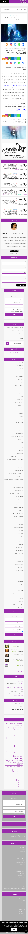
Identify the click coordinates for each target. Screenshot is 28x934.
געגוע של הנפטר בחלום (12, 119)
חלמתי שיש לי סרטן (19, 703)
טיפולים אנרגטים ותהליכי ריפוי (7, 210)
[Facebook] (24, 44)
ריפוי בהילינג (22, 864)
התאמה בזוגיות (15, 173)
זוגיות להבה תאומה (18, 725)
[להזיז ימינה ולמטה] (1, 1)
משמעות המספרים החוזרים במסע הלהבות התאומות (18, 170)
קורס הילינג (19, 764)
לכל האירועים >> (14, 352)
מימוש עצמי (14, 748)
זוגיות (6, 173)
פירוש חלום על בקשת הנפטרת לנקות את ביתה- (14, 85)
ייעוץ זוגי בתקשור (21, 869)
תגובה (25, 261)
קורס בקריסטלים (12, 762)
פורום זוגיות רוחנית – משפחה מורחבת (16, 330)
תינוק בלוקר (20, 712)
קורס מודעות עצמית (21, 877)
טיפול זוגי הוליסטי (21, 879)
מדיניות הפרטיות (9, 926)
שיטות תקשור (19, 194)
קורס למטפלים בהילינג (17, 775)
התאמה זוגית (10, 173)
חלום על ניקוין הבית (12, 121)
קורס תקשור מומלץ (7, 193)
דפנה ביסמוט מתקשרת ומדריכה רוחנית (10, 22)
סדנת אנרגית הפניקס (18, 752)
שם (25, 267)
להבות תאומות (12, 735)
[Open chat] (26, 931)
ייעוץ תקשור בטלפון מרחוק (20, 871)
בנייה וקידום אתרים (9, 932)
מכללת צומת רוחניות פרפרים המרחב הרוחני (10, 184)
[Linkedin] (12, 58)
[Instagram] (12, 44)
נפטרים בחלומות (4, 191)
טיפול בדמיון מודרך (18, 727)
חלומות (17, 15)
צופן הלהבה (21, 169)
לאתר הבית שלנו (21, 898)
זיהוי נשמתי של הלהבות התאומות (21, 181)
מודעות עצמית (15, 175)
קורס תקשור (12, 193)
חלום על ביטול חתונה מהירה (17, 709)
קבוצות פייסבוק (22, 911)
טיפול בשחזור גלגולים (18, 729)
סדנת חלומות (12, 15)
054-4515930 (13, 836)
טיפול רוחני (9, 729)
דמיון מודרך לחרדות (21, 858)
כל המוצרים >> (20, 671)
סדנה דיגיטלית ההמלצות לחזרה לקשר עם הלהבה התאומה (15, 168)
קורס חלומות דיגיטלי (15, 179)
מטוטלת (20, 748)
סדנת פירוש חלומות (18, 758)
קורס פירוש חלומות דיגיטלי (13, 185)
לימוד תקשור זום (18, 744)
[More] (7, 44)
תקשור (21, 683)
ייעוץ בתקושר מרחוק (18, 731)
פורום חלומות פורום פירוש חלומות (16, 333)
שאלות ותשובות (22, 909)
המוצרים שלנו (22, 907)
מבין (14, 929)
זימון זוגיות (6, 199)
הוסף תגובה (22, 22)
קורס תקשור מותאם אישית (16, 784)
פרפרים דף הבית (17, 9)
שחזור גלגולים (22, 886)
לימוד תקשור (19, 740)
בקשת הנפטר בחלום (20, 96)
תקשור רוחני (5, 194)
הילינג (24, 884)
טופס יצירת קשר (22, 913)
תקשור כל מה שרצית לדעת (12, 194)
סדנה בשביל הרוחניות (13, 192)
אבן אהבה (15, 198)
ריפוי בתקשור (17, 169)
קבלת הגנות (19, 762)
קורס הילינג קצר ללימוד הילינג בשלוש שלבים (14, 767)
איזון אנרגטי (22, 866)
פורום (24, 900)
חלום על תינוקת (20, 706)
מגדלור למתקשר (18, 746)
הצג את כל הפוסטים (14, 250)
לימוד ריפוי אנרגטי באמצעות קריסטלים (14, 737)
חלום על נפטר (5, 121)
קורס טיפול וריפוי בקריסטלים (16, 773)
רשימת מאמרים (22, 902)
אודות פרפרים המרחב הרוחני (19, 904)
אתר (25, 278)
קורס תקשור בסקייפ (18, 782)
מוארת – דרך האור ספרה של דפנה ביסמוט (15, 327)
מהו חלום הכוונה (14, 186)
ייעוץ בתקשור (12, 164)
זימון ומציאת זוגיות (21, 882)
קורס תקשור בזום (11, 780)
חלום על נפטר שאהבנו (21, 122)
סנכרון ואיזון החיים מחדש (17, 760)
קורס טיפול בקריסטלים (17, 769)
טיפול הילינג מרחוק (21, 875)
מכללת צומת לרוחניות (17, 750)
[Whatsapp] (20, 44)
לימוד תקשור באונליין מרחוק (16, 742)
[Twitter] (16, 44)
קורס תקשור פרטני (18, 786)
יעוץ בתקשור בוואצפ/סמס (17, 733)
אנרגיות (12, 198)
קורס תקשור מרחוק (21, 873)
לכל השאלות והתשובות (18, 695)
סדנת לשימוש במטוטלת (17, 754)
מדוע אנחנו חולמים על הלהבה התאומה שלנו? (19, 217)
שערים (21, 716)
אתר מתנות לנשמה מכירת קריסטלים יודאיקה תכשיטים (14, 888)
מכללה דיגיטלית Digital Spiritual (9, 183)
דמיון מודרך (8, 198)
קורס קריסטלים (19, 778)
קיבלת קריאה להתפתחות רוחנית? (21, 195)
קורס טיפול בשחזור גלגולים (16, 771)
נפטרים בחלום (13, 122)
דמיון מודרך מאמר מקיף (20, 862)
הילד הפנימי (19, 723)
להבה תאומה (5, 174)
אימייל (25, 272)
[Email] (9, 58)
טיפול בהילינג (10, 727)
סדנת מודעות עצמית (18, 756)
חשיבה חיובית (10, 174)
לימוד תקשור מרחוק (9, 744)
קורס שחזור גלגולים (10, 778)
